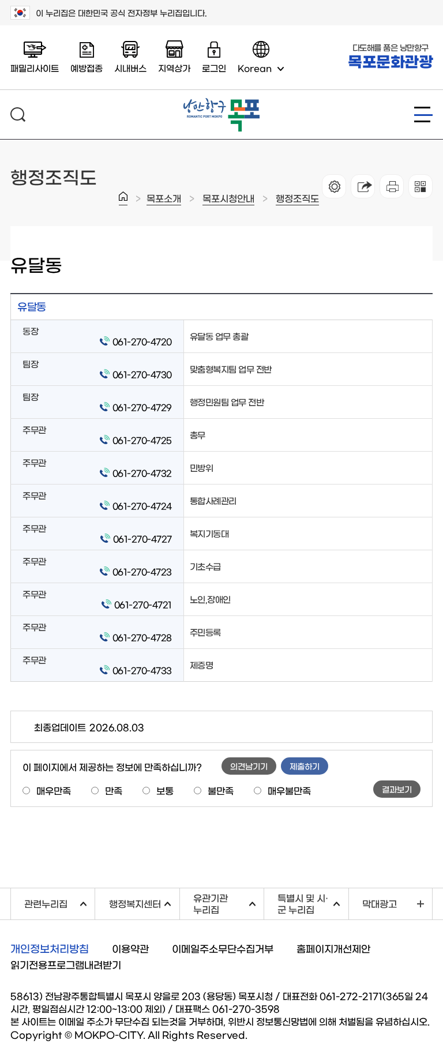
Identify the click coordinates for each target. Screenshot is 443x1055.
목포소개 (164, 197)
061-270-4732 (142, 472)
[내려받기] (392, 186)
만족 (113, 790)
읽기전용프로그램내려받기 (65, 964)
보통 (165, 790)
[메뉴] (423, 114)
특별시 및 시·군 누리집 (312, 903)
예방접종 (86, 67)
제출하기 (305, 766)
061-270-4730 (142, 374)
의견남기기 (249, 766)
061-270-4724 (142, 505)
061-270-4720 (142, 341)
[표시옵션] (334, 186)
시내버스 (130, 67)
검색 (17, 114)
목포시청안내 (228, 197)
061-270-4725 (142, 439)
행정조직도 (297, 197)
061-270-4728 (142, 637)
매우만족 (53, 790)
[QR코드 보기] (420, 186)
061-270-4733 (142, 670)
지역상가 (174, 67)
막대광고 (379, 903)
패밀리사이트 (34, 67)
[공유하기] (363, 186)
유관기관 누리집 (228, 903)
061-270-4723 (142, 571)
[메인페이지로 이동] (221, 102)
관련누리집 (59, 902)
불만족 (221, 790)
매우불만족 (289, 790)
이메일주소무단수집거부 (222, 948)
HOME (123, 198)
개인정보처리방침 (49, 948)
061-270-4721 (143, 604)
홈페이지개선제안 (333, 948)
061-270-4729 (142, 407)
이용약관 (130, 948)
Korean (255, 67)
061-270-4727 (142, 538)
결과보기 (397, 789)
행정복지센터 (144, 902)
